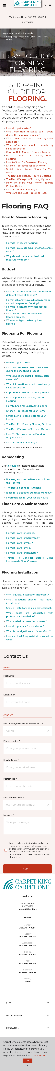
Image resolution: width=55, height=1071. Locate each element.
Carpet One (8, 33)
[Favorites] (44, 6)
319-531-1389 (27, 22)
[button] (27, 731)
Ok (27, 1060)
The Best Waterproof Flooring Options (28, 179)
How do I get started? (18, 128)
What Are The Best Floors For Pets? (26, 193)
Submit (27, 868)
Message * (8, 815)
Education (12, 1028)
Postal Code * (9, 779)
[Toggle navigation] (4, 6)
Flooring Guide (25, 33)
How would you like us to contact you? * (23, 724)
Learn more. (38, 1055)
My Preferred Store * (13, 798)
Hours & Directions (27, 909)
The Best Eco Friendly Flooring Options (28, 176)
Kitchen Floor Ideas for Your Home (26, 165)
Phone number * (11, 741)
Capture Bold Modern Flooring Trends (28, 152)
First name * (9, 676)
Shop (9, 1003)
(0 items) (50, 6)
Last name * (9, 695)
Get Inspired (14, 1015)
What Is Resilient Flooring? (21, 189)
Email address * (10, 760)
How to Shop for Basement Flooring (27, 162)
